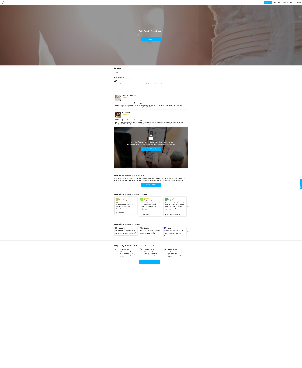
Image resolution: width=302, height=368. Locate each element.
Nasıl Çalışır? (277, 2)
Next (188, 206)
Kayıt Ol (292, 2)
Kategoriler (285, 2)
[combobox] (151, 72)
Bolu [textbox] (117, 73)
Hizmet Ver (268, 2)
